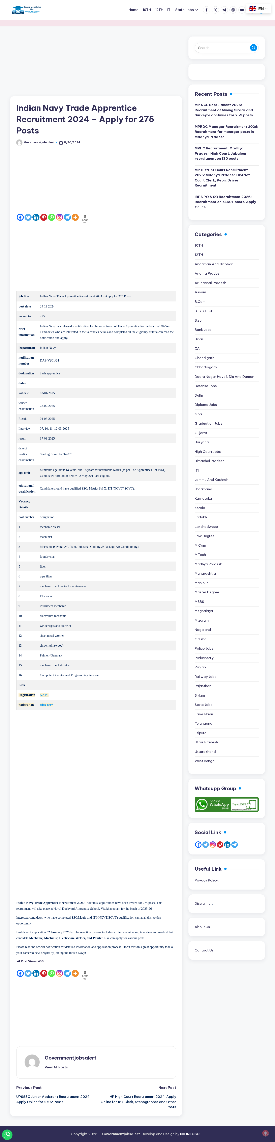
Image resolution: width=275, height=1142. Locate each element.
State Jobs (203, 705)
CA (197, 348)
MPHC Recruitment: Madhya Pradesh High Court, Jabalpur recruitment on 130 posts (221, 153)
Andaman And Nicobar (214, 264)
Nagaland (203, 630)
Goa (198, 414)
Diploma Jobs (206, 405)
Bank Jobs (203, 330)
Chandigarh (204, 358)
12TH (199, 255)
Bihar (199, 339)
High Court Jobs (208, 451)
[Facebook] (20, 217)
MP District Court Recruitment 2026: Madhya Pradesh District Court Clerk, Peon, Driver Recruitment (222, 178)
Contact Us (204, 950)
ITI (197, 470)
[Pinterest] (43, 217)
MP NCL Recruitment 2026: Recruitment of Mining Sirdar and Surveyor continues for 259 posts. (224, 110)
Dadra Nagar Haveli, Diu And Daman (224, 376)
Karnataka (203, 498)
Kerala (200, 508)
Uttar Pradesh (206, 742)
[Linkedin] (35, 217)
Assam (200, 292)
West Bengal (205, 761)
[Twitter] (28, 217)
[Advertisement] (96, 66)
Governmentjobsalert (70, 1058)
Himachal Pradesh (209, 461)
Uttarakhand (205, 751)
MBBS (199, 601)
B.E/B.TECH (204, 311)
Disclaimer (203, 903)
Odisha (201, 639)
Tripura (201, 733)
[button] (56, 1067)
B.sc (198, 320)
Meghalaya (204, 611)
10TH (199, 245)
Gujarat (201, 433)
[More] (75, 217)
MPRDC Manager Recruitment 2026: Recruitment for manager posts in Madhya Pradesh (226, 131)
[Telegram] (67, 217)
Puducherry (204, 658)
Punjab (200, 667)
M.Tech (200, 555)
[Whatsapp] (51, 217)
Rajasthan (203, 686)
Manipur (201, 583)
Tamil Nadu (204, 714)
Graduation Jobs (208, 423)
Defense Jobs (206, 386)
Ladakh (201, 517)
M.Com (200, 545)
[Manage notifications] (265, 1133)
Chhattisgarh (206, 367)
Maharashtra (205, 573)
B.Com (200, 301)
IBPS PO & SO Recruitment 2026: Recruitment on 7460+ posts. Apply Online (225, 202)
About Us (202, 927)
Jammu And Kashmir (211, 480)
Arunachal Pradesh (210, 283)
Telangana (203, 723)
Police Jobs (204, 648)
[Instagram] (59, 217)
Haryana (202, 442)
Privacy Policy (206, 880)
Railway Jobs (205, 676)
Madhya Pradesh (208, 564)
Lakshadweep (206, 526)
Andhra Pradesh (208, 273)
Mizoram (202, 620)
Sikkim (200, 695)
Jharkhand (203, 489)
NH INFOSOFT (192, 1134)
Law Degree (204, 536)
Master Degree (207, 592)
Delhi (199, 395)
